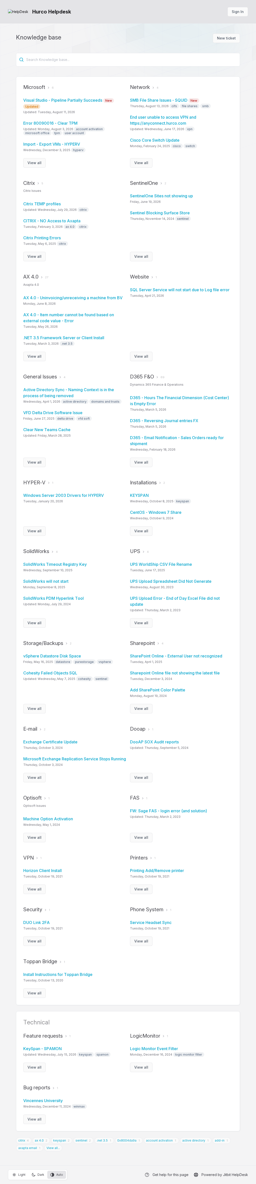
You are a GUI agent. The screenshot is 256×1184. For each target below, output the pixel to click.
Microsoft (34, 87)
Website (139, 277)
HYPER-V (34, 483)
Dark (41, 1175)
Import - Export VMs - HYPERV (51, 144)
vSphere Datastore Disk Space (52, 655)
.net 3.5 (102, 1140)
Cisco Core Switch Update (155, 140)
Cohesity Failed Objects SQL (50, 672)
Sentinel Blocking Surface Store (160, 212)
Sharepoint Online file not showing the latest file (175, 672)
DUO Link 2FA (36, 922)
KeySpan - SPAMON (42, 1048)
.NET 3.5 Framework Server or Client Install (63, 337)
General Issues (40, 377)
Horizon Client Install (42, 870)
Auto (59, 1175)
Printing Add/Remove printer (157, 870)
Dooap (138, 729)
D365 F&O (142, 377)
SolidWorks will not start (45, 581)
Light (22, 1175)
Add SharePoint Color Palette (157, 689)
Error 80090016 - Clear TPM (50, 123)
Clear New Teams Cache (46, 429)
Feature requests (43, 1036)
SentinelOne (144, 183)
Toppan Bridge (40, 961)
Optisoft (32, 798)
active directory (193, 1140)
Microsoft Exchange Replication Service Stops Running (74, 758)
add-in (219, 1140)
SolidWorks (36, 551)
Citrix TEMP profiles (42, 203)
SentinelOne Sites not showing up (161, 195)
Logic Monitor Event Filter (154, 1048)
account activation (159, 1140)
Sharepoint (142, 643)
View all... (53, 1148)
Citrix (29, 183)
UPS (135, 551)
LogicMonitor (145, 1036)
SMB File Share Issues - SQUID (163, 100)
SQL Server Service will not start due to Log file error (180, 289)
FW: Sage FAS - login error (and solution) (168, 810)
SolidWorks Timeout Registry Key (55, 564)
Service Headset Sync (151, 922)
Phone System (147, 909)
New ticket (226, 38)
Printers (139, 858)
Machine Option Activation (48, 818)
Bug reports (36, 1088)
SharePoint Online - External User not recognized (176, 655)
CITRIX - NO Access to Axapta (51, 220)
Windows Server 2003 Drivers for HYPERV (63, 495)
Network (140, 87)
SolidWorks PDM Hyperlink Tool (53, 598)
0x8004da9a (126, 1140)
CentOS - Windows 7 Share (156, 512)
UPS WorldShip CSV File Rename (161, 564)
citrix (21, 1140)
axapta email (27, 1148)
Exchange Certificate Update (50, 741)
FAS (135, 798)
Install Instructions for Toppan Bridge (57, 974)
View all (35, 163)
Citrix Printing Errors (42, 237)
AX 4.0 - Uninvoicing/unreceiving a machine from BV (72, 297)
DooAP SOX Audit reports (154, 741)
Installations (143, 483)
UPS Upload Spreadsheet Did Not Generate (171, 581)
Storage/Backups (43, 643)
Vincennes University (43, 1100)
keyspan (59, 1140)
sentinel (81, 1140)
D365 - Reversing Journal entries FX (164, 420)
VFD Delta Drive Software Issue (52, 412)
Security (32, 909)
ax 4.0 (39, 1140)
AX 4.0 (30, 277)
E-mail (30, 729)
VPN (28, 858)
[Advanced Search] (21, 59)
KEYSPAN (139, 495)
